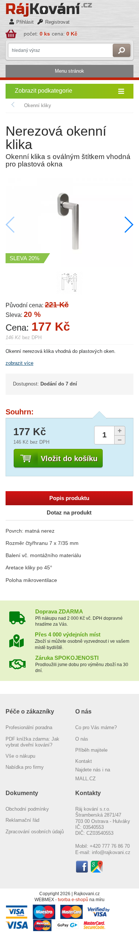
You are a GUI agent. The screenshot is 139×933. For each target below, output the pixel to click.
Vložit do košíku (69, 458)
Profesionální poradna (29, 727)
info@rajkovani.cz (111, 852)
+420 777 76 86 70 (110, 846)
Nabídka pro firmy (25, 767)
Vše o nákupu (20, 756)
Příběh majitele (91, 750)
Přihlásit (25, 22)
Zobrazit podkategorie (43, 90)
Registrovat (57, 22)
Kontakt (83, 761)
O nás (81, 739)
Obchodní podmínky (27, 809)
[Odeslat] (121, 50)
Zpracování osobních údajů (35, 831)
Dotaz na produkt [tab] (69, 513)
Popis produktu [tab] (69, 498)
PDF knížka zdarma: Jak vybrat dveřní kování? (32, 742)
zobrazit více (19, 363)
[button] (128, 224)
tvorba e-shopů (73, 899)
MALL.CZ (85, 778)
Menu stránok (69, 71)
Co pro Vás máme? (96, 727)
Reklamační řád (22, 820)
